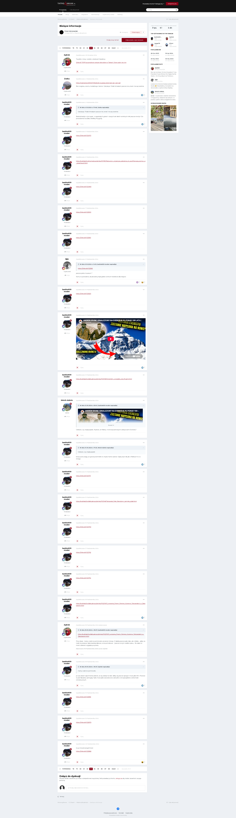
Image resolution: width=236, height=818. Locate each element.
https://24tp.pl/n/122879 (83, 722)
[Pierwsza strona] (60, 48)
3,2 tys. (68, 71)
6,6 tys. (68, 120)
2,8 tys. (68, 416)
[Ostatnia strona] (118, 48)
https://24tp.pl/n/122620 (83, 293)
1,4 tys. (68, 275)
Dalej (114, 48)
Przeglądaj (62, 10)
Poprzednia (66, 48)
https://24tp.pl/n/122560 (83, 238)
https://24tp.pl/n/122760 (83, 527)
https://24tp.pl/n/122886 (83, 751)
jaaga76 (157, 43)
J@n (67, 259)
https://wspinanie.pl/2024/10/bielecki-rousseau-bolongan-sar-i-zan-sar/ (98, 83)
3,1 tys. (68, 95)
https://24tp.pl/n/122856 (83, 697)
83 (91, 48)
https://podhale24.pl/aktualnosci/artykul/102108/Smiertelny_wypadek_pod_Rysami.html (104, 379)
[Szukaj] (176, 9)
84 (94, 48)
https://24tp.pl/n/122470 (83, 135)
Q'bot (171, 43)
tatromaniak (73, 31)
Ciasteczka (128, 813)
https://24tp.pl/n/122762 (83, 552)
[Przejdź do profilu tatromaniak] (61, 32)
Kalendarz (75, 14)
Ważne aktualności (81, 33)
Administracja (95, 14)
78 (73, 48)
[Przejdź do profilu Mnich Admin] (67, 407)
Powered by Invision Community (118, 815)
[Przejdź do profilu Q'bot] (167, 44)
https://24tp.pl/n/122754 (83, 578)
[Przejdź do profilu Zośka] (67, 85)
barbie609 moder (66, 103)
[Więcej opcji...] (144, 55)
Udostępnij (124, 32)
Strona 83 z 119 (126, 48)
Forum (60, 14)
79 (77, 48)
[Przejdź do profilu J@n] (67, 265)
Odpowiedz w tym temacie (134, 40)
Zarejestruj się (172, 3)
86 (102, 48)
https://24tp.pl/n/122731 (83, 476)
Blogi (67, 14)
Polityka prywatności (110, 813)
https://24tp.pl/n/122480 (83, 187)
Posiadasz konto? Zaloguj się (153, 4)
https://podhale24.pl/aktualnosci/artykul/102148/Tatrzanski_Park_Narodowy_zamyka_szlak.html (106, 501)
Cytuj (81, 71)
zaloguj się (119, 778)
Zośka (67, 79)
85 (98, 48)
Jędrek (67, 55)
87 (105, 48)
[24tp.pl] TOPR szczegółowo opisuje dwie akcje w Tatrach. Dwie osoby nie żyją (101, 62)
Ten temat (169, 9)
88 (109, 48)
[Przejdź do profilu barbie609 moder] (67, 111)
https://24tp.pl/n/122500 (83, 212)
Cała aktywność (74, 10)
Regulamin (84, 14)
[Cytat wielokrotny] (77, 71)
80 (80, 48)
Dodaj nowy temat (113, 40)
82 (87, 48)
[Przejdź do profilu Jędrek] (67, 61)
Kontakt (121, 813)
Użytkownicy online (108, 14)
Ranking (120, 14)
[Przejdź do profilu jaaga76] (152, 44)
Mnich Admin (67, 400)
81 (84, 48)
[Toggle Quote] (79, 107)
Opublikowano (86, 55)
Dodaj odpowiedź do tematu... (79, 788)
